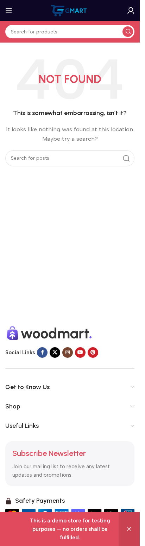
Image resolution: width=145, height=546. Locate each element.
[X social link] (55, 352)
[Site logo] (70, 10)
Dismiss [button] (129, 529)
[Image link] (49, 333)
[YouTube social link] (80, 352)
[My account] (131, 11)
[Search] (127, 31)
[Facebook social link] (42, 352)
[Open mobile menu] (9, 11)
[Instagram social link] (67, 352)
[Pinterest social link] (93, 352)
